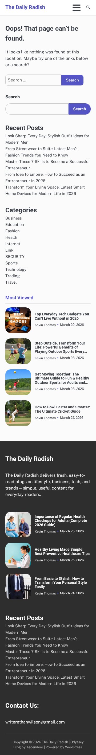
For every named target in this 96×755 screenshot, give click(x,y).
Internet (12, 243)
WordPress (73, 747)
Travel (11, 282)
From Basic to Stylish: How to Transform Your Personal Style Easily (61, 583)
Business (13, 218)
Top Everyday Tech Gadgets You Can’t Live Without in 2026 (62, 316)
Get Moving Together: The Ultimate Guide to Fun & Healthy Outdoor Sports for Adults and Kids (62, 378)
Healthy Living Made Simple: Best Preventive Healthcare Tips (62, 551)
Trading (12, 275)
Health (11, 237)
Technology (15, 269)
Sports (11, 263)
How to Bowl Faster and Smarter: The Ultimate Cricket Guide (62, 409)
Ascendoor (34, 747)
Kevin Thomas (45, 325)
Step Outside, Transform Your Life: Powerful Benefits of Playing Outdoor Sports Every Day (60, 347)
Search (12, 96)
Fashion (12, 231)
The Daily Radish (25, 7)
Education (14, 224)
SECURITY (15, 256)
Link (9, 250)
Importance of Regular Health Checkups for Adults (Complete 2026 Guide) (61, 521)
